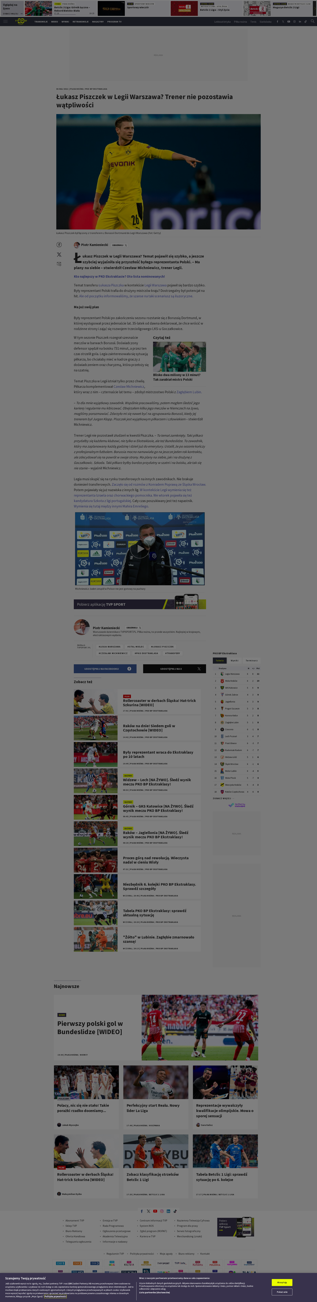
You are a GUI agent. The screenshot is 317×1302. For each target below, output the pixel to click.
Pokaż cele (282, 1292)
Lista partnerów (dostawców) (154, 1292)
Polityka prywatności (55, 1296)
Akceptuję (282, 1282)
